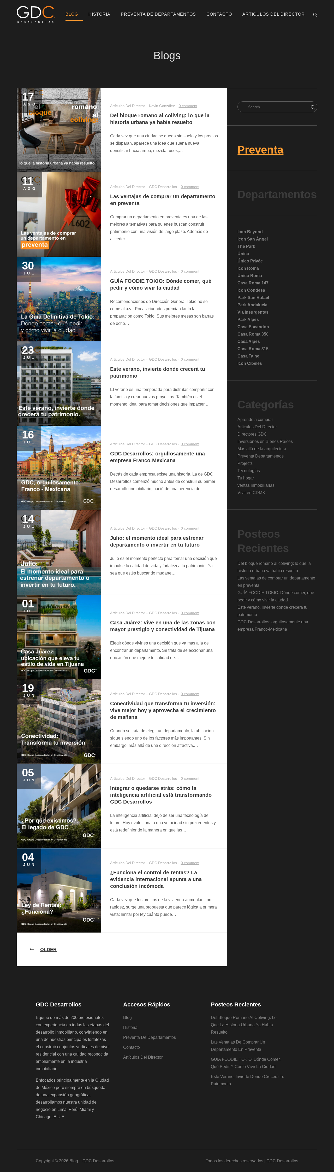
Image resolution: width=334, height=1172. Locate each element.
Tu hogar (245, 478)
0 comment (188, 106)
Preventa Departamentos (260, 456)
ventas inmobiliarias (256, 485)
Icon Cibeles (249, 363)
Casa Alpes (248, 341)
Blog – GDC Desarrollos (91, 1161)
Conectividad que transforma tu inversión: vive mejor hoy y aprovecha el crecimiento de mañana (163, 710)
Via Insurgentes (253, 312)
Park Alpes (248, 319)
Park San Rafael (253, 297)
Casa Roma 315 (253, 349)
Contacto (219, 14)
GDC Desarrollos (163, 187)
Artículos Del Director (273, 14)
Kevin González (162, 106)
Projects (245, 463)
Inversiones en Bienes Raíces (265, 441)
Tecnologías (248, 470)
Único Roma (249, 275)
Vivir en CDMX (251, 492)
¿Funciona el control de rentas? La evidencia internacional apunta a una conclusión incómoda (156, 879)
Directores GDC (252, 434)
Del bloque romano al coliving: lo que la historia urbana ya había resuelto (244, 1024)
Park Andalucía (252, 305)
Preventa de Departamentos (158, 14)
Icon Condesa (251, 290)
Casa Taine (248, 356)
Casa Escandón (253, 327)
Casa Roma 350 (253, 334)
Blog (71, 14)
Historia (99, 14)
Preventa (260, 150)
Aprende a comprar (255, 419)
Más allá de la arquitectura (261, 449)
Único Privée (250, 261)
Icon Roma (248, 268)
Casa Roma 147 (253, 283)
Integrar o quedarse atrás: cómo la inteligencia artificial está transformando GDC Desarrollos (161, 795)
